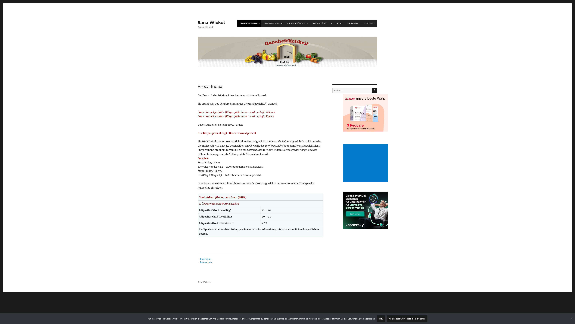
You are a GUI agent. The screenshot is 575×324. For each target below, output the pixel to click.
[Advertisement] (366, 163)
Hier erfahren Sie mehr (407, 318)
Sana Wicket (211, 22)
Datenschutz (206, 262)
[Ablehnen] (571, 318)
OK (381, 318)
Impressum (205, 259)
